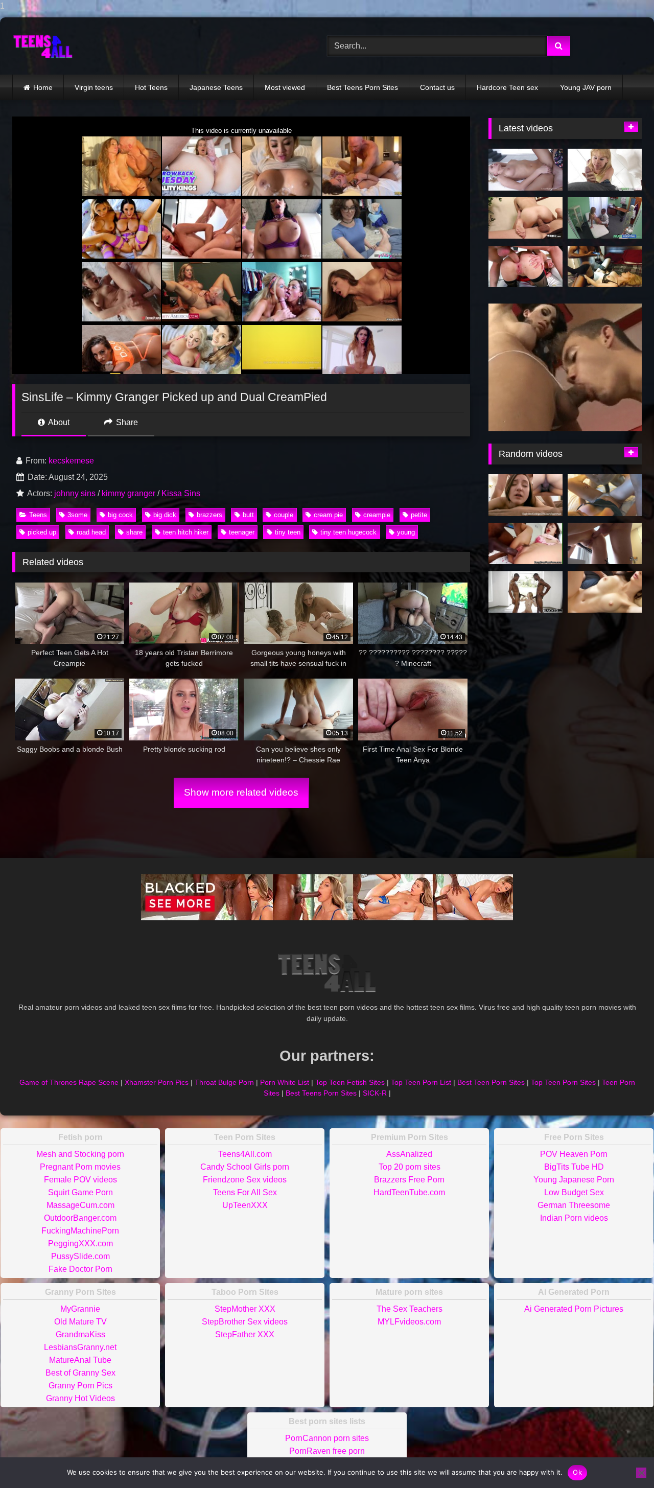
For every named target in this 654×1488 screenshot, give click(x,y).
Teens (38, 515)
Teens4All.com (245, 1154)
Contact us (437, 87)
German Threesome (574, 1205)
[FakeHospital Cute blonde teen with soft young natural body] (605, 218)
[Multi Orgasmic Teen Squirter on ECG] (525, 495)
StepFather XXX (244, 1334)
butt (248, 515)
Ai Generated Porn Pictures (573, 1309)
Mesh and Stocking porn (80, 1154)
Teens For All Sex (245, 1192)
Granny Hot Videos (80, 1398)
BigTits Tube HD (574, 1166)
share (134, 532)
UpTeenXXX (245, 1205)
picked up (42, 532)
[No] (641, 1473)
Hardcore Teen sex (507, 87)
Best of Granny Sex (80, 1372)
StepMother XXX (245, 1309)
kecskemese (71, 460)
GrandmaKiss (80, 1334)
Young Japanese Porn (573, 1179)
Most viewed (285, 87)
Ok (577, 1472)
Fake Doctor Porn (80, 1269)
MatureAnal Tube (80, 1360)
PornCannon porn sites (327, 1438)
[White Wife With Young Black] (605, 267)
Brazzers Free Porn (409, 1179)
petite (419, 515)
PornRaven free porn (327, 1451)
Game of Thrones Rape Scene (69, 1082)
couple (283, 515)
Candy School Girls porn (244, 1166)
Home (43, 87)
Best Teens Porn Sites (362, 87)
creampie (376, 515)
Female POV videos (80, 1179)
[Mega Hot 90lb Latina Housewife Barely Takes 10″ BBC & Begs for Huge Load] (605, 495)
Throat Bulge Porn (224, 1082)
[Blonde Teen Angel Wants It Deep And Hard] (525, 170)
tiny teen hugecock (348, 532)
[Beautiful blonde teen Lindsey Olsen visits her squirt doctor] (525, 267)
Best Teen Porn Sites (491, 1082)
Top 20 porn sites (409, 1166)
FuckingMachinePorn (80, 1230)
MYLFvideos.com (409, 1321)
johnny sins (75, 493)
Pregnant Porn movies (80, 1166)
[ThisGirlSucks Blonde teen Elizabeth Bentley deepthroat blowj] (605, 170)
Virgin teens (94, 87)
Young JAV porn (586, 87)
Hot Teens (151, 87)
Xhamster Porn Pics (157, 1082)
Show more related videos (241, 792)
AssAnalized (409, 1154)
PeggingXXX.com (80, 1243)
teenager (241, 532)
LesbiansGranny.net (80, 1347)
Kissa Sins (180, 493)
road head (91, 532)
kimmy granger (128, 493)
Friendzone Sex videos (245, 1179)
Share (126, 422)
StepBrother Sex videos (245, 1321)
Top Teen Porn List (421, 1082)
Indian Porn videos (574, 1218)
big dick (164, 515)
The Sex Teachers (409, 1309)
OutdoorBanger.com (80, 1218)
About (57, 422)
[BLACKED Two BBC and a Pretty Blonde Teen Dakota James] (525, 592)
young (406, 532)
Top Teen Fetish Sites (350, 1082)
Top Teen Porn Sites (563, 1082)
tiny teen (287, 532)
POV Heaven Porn (574, 1154)
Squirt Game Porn (80, 1192)
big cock (120, 515)
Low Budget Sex (574, 1192)
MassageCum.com (80, 1205)
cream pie (328, 515)
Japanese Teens (216, 87)
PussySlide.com (80, 1256)
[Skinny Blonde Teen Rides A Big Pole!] (525, 218)
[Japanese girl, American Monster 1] (525, 544)
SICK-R (375, 1093)
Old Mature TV (80, 1321)
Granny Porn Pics (80, 1385)
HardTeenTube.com (409, 1192)
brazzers (209, 515)
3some (77, 515)
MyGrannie (80, 1309)
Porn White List (284, 1082)
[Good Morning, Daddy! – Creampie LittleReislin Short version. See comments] (605, 592)
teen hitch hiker (185, 532)
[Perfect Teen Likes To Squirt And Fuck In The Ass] (605, 544)
